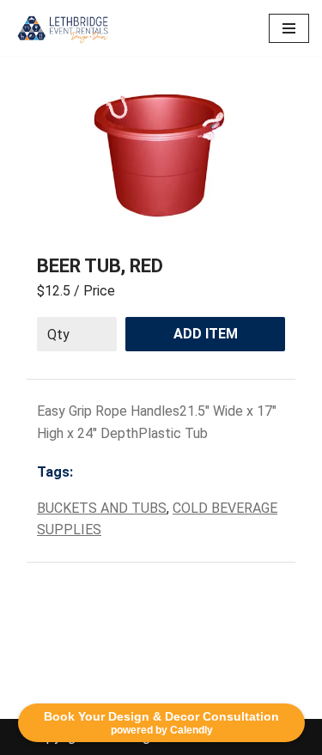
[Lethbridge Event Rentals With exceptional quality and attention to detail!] (64, 28)
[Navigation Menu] (289, 28)
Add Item (205, 334)
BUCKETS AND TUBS (102, 508)
